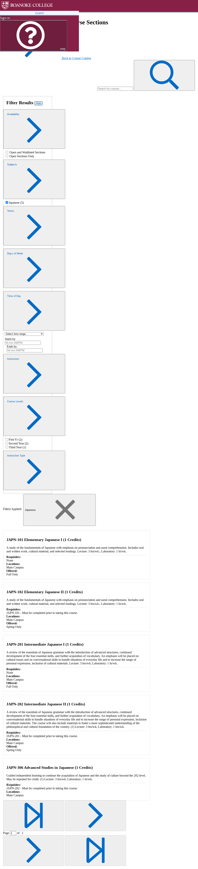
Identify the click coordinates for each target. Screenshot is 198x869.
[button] (164, 75)
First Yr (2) (15, 439)
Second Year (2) (18, 443)
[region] (27, 154)
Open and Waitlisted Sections (27, 152)
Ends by (12, 346)
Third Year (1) (17, 447)
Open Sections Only (21, 156)
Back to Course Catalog (76, 58)
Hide (38, 103)
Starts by (10, 339)
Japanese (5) (16, 202)
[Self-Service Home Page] (45, 5)
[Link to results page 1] (33, 815)
